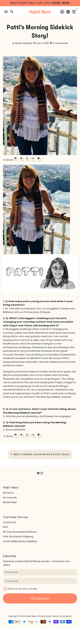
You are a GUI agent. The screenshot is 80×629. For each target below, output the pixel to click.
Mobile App (10, 502)
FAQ (5, 527)
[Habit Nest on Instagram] (42, 473)
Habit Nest (31, 616)
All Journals (10, 497)
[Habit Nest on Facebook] (38, 473)
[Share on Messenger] (39, 159)
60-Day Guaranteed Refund (19, 532)
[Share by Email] (34, 159)
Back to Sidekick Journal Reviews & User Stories (40, 454)
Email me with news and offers (23, 588)
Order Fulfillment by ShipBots (20, 541)
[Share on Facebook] (16, 159)
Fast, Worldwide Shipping (18, 536)
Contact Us (9, 522)
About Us (8, 492)
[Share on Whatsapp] (28, 159)
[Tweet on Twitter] (22, 159)
